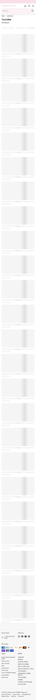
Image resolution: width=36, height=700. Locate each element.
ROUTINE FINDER (23, 661)
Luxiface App (5, 668)
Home (3, 16)
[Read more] (29, 6)
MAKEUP (20, 659)
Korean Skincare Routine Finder (8, 658)
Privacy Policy (16, 694)
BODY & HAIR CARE (23, 666)
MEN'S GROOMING (23, 664)
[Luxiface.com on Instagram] (19, 636)
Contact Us (21, 696)
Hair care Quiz (5, 663)
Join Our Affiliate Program (9, 672)
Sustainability (5, 675)
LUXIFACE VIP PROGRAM (25, 682)
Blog (3, 665)
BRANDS (20, 679)
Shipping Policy (26, 694)
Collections (10, 16)
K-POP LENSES (22, 677)
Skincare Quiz (5, 661)
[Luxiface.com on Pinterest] (29, 636)
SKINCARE (21, 657)
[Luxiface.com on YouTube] (26, 636)
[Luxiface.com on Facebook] (22, 636)
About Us (13, 696)
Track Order (5, 670)
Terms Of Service (6, 694)
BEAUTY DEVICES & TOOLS (26, 669)
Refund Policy (5, 696)
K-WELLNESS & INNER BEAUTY (24, 674)
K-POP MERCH (22, 671)
